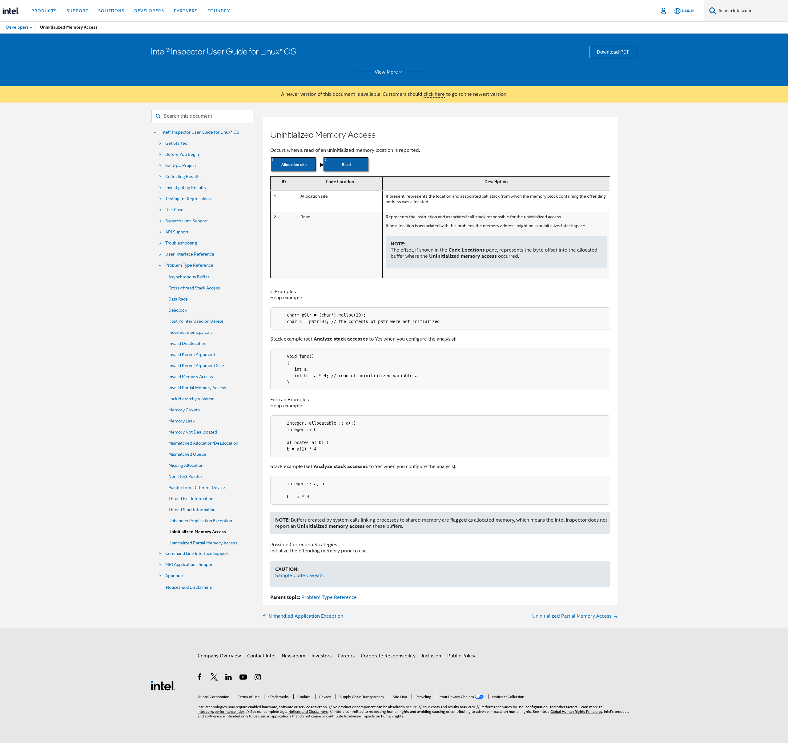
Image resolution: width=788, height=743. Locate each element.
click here (434, 94)
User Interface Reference (189, 254)
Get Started (176, 143)
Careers (346, 656)
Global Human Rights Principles (576, 711)
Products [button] (44, 11)
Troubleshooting (181, 243)
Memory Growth (184, 410)
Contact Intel (261, 656)
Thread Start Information (191, 509)
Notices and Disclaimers (189, 587)
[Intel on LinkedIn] (229, 678)
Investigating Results (185, 187)
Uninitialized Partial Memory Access (202, 543)
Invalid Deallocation (187, 343)
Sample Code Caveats (299, 575)
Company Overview (219, 656)
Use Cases (175, 209)
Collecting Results (183, 176)
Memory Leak (181, 421)
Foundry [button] (218, 11)
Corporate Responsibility (388, 656)
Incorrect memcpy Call (190, 332)
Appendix (174, 575)
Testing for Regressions (188, 198)
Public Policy (461, 656)
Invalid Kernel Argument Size (196, 365)
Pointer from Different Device (196, 487)
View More (386, 72)
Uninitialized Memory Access (197, 532)
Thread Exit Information (190, 498)
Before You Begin (182, 154)
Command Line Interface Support (197, 553)
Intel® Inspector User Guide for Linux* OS (199, 132)
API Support (176, 232)
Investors (322, 656)
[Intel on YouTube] (243, 678)
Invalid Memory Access (190, 376)
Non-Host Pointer (185, 476)
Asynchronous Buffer (188, 277)
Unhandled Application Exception (200, 520)
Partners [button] (186, 11)
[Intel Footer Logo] (163, 685)
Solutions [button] (111, 11)
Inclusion (431, 656)
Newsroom (293, 656)
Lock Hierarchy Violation (191, 399)
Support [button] (77, 11)
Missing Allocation (185, 465)
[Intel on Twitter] (214, 678)
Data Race (178, 299)
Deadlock (177, 310)
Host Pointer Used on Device (195, 321)
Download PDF (613, 52)
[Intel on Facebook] (200, 678)
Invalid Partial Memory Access (197, 387)
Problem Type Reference (189, 265)
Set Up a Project (180, 165)
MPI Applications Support (189, 564)
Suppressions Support (186, 221)
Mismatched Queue (187, 454)
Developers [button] (149, 11)
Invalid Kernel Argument (191, 354)
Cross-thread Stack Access (194, 288)
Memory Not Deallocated (192, 432)
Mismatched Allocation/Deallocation (203, 443)
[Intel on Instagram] (258, 678)
